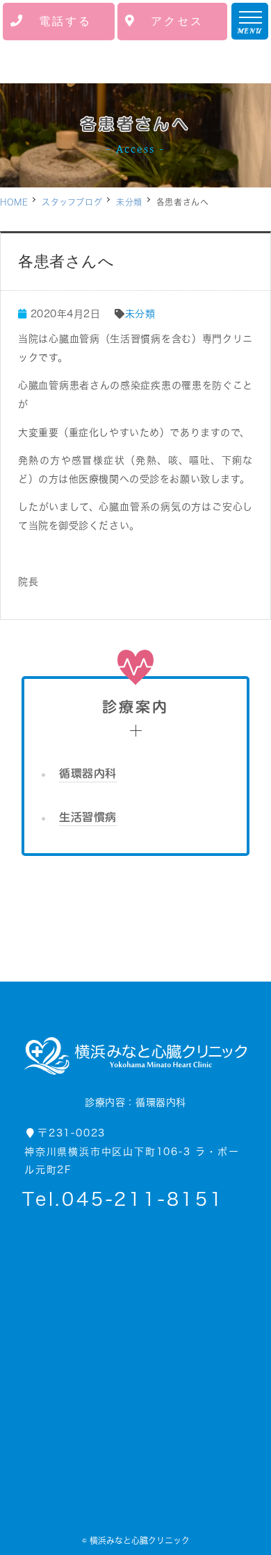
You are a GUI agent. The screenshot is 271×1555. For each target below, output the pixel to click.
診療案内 (136, 707)
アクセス (177, 21)
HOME (14, 202)
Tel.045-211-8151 (123, 1199)
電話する (65, 21)
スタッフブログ (72, 202)
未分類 (129, 202)
